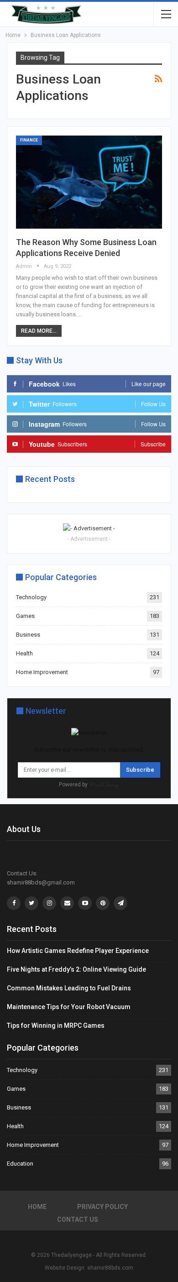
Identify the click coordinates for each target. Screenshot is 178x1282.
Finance (29, 140)
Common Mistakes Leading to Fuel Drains (69, 988)
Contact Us (77, 1219)
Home (37, 1206)
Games (25, 615)
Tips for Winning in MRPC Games (56, 1025)
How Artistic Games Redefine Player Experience (78, 950)
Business (28, 634)
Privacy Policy (102, 1206)
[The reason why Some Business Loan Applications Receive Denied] (89, 182)
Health (24, 653)
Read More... (39, 331)
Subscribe (140, 769)
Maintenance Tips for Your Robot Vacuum (69, 1006)
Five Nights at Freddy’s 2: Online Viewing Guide (76, 969)
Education (20, 1163)
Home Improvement (42, 672)
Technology (31, 597)
